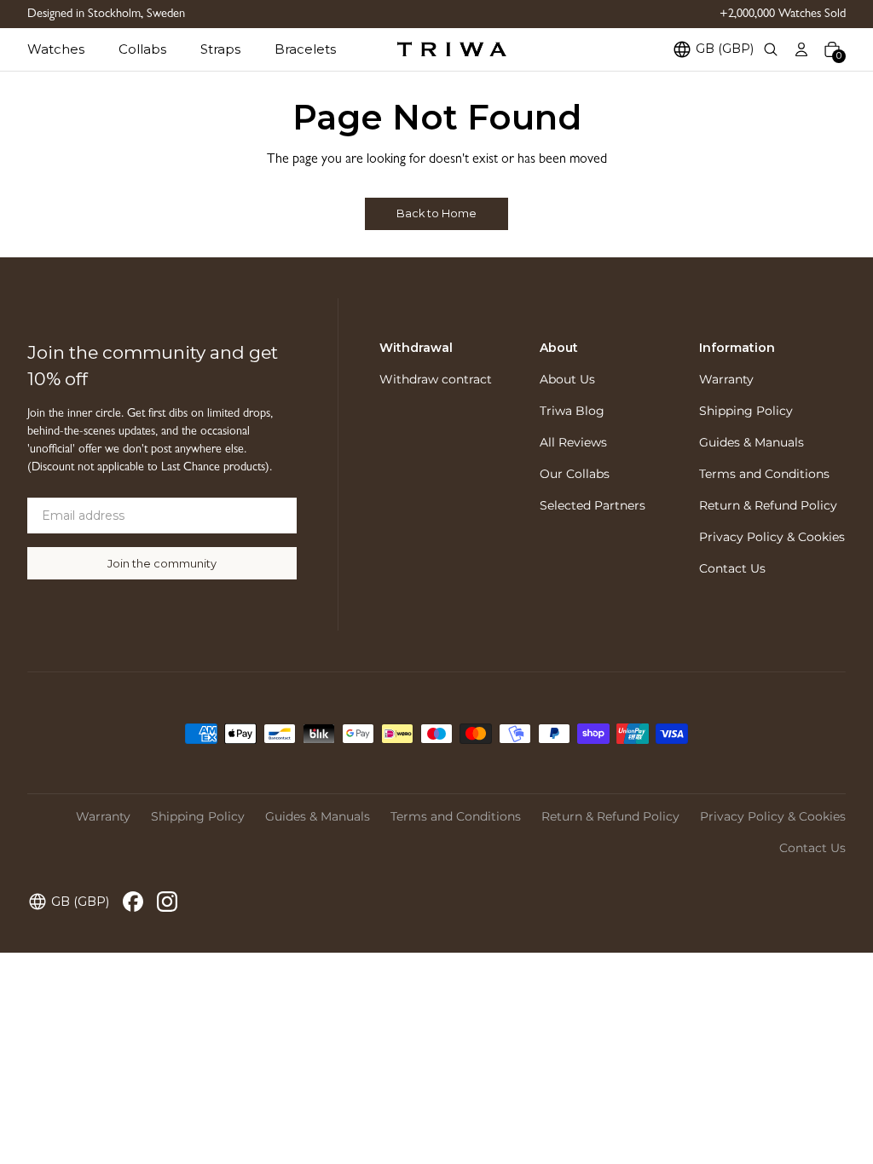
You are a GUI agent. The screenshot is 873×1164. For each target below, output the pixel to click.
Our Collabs (575, 473)
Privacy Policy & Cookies (772, 537)
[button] (73, 49)
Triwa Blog (572, 410)
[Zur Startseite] (451, 49)
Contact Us (732, 568)
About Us (567, 379)
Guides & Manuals (751, 442)
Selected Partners (592, 505)
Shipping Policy (746, 410)
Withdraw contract (435, 379)
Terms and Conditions (764, 473)
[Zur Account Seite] (801, 49)
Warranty (726, 379)
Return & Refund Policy (768, 505)
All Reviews (573, 442)
